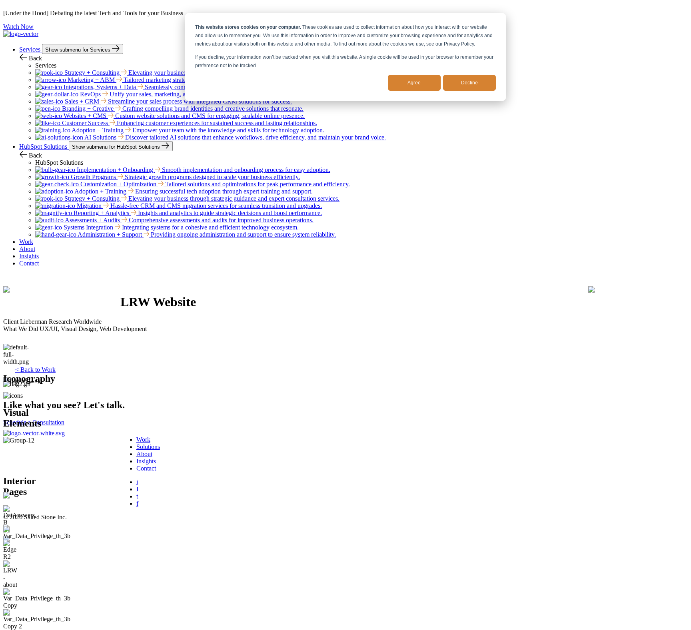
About (27, 248)
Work (26, 241)
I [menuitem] (137, 489)
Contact (29, 263)
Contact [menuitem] (146, 468)
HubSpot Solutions (44, 146)
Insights (29, 256)
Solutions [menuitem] (148, 446)
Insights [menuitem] (146, 461)
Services (30, 49)
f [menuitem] (137, 503)
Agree (414, 83)
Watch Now (18, 26)
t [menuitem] (137, 496)
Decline (469, 83)
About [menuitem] (144, 454)
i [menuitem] (137, 481)
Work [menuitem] (143, 439)
